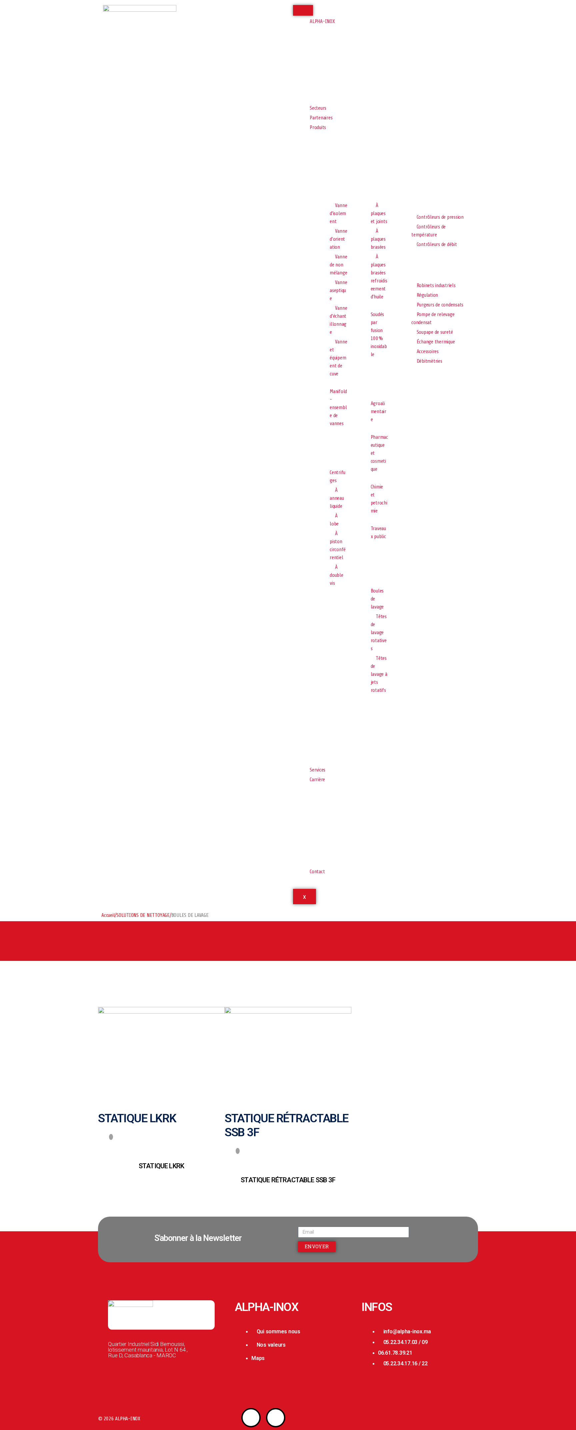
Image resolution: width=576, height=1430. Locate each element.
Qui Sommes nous (330, 58)
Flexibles (363, 381)
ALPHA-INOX (322, 21)
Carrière (317, 780)
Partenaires (321, 118)
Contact (317, 872)
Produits (318, 127)
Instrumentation (411, 202)
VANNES (321, 191)
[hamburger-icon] (303, 10)
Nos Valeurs (324, 70)
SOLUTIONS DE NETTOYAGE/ (143, 915)
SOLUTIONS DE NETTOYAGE (368, 565)
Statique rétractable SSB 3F (288, 1180)
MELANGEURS (408, 191)
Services (317, 770)
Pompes (321, 450)
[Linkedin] (275, 1417)
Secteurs (318, 108)
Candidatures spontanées (325, 830)
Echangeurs (365, 191)
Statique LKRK (161, 1166)
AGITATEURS (325, 609)
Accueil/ (108, 915)
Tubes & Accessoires (414, 387)
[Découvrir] (111, 1137)
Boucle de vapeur (411, 271)
